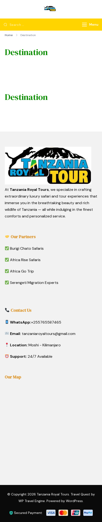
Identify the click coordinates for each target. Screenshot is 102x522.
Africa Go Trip (22, 271)
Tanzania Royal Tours (53, 494)
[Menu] (84, 24)
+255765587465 (46, 322)
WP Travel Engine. (32, 501)
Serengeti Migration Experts (34, 282)
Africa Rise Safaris (25, 259)
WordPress (74, 501)
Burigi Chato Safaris (27, 248)
